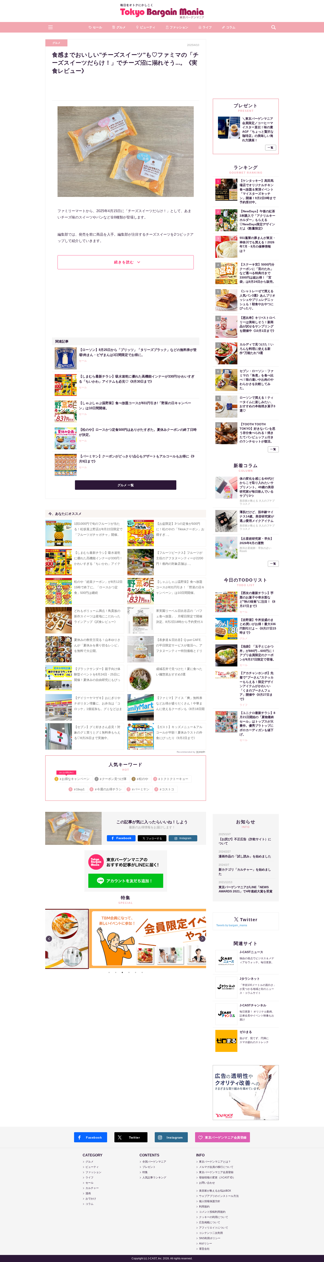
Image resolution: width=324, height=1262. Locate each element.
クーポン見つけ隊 (111, 779)
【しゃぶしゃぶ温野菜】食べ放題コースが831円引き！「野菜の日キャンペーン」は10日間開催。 (180, 587)
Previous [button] (49, 938)
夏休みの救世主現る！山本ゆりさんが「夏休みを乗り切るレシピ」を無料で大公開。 (97, 645)
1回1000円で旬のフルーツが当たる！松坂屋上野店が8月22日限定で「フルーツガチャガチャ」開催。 (98, 529)
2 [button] (116, 972)
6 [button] (142, 972)
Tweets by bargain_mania (231, 925)
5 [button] (135, 972)
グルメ (56, 42)
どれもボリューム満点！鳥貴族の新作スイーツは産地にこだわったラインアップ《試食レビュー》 (97, 616)
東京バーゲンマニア (162, 11)
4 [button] (129, 972)
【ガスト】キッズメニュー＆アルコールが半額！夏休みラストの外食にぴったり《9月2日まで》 (179, 732)
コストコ (165, 789)
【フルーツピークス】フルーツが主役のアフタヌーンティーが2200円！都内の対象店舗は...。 (179, 558)
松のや (140, 779)
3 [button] (122, 972)
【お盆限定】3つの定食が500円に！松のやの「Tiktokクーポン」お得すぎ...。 (180, 529)
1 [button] (109, 972)
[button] (50, 27)
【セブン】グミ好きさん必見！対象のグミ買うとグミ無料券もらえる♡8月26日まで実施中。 (97, 732)
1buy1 (78, 789)
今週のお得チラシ (106, 789)
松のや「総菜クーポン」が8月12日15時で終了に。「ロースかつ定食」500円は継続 (98, 587)
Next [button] (202, 938)
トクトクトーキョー (171, 779)
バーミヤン (138, 789)
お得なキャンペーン (72, 778)
